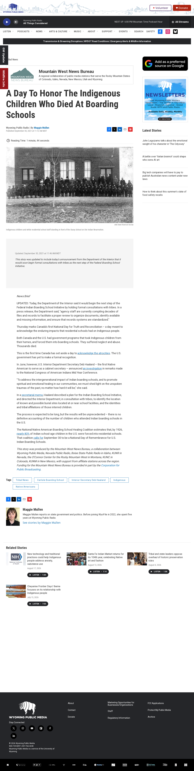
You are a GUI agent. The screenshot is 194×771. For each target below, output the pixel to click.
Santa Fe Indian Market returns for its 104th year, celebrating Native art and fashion (106, 557)
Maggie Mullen (41, 127)
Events (123, 31)
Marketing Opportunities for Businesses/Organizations (121, 703)
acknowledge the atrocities (93, 353)
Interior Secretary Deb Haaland (89, 480)
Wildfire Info (4, 78)
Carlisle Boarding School (50, 480)
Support (107, 31)
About (91, 31)
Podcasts (23, 31)
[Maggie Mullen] (13, 517)
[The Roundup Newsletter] (165, 99)
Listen (7, 31)
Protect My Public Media (159, 710)
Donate (183, 8)
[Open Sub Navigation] (13, 31)
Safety (150, 31)
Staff (110, 711)
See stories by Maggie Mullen (41, 522)
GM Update (4, 55)
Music (77, 31)
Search (138, 31)
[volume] (15, 22)
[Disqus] (97, 651)
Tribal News (12, 59)
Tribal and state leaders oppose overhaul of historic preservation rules (166, 557)
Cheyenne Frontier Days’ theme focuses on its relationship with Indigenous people (44, 589)
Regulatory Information (119, 718)
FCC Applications (156, 703)
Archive (151, 717)
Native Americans (25, 487)
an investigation (92, 368)
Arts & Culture (58, 31)
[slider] (20, 21)
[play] (6, 22)
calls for (38, 437)
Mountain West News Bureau (66, 71)
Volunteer (162, 8)
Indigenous (119, 480)
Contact (71, 710)
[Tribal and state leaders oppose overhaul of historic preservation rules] (137, 558)
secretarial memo (32, 395)
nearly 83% (23, 433)
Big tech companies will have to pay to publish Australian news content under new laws (165, 175)
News (39, 31)
